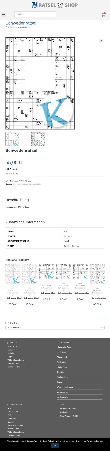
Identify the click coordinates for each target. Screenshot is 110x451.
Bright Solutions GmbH (69, 416)
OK (55, 446)
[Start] (6, 27)
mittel (66, 241)
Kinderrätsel (62, 367)
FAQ (9, 415)
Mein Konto (12, 353)
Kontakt (11, 422)
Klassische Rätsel (64, 347)
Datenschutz (13, 412)
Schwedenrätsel (24, 27)
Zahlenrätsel (62, 362)
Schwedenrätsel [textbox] (54, 328)
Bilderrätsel (62, 357)
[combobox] (55, 327)
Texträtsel (61, 372)
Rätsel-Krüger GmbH (68, 408)
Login (10, 356)
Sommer (75, 246)
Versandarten (13, 363)
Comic (59, 382)
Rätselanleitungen (15, 425)
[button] (3, 15)
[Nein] (106, 444)
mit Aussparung (22, 184)
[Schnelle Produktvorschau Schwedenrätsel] (19, 268)
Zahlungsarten (14, 367)
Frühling (67, 246)
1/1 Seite (68, 236)
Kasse (10, 350)
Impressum (12, 418)
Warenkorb (12, 346)
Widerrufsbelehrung (16, 360)
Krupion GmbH (65, 412)
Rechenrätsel (62, 377)
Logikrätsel (61, 352)
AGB (9, 408)
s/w (65, 231)
